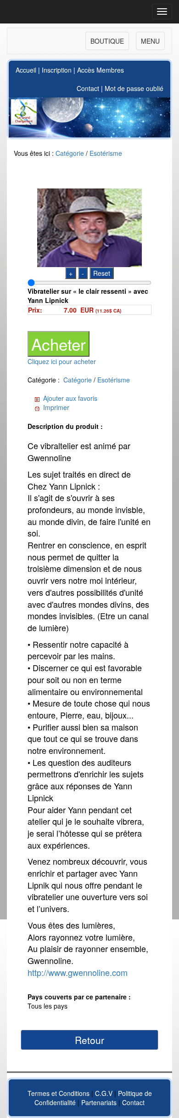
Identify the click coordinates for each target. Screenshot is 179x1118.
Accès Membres (100, 69)
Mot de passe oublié (134, 88)
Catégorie (70, 153)
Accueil (26, 69)
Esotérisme (106, 153)
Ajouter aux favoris (70, 398)
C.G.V (103, 1093)
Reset (101, 273)
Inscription (57, 69)
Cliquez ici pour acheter (62, 361)
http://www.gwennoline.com (78, 972)
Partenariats (99, 1102)
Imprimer (56, 407)
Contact (88, 88)
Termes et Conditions (59, 1093)
